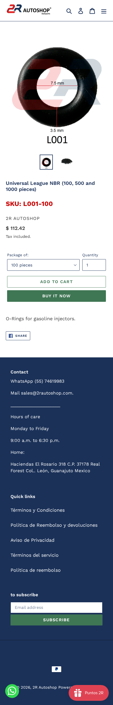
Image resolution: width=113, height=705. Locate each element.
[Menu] (104, 10)
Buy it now (56, 295)
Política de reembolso (36, 570)
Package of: (17, 255)
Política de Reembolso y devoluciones (54, 525)
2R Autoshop (45, 687)
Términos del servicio (35, 555)
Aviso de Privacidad (32, 540)
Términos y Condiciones (38, 510)
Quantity (90, 255)
